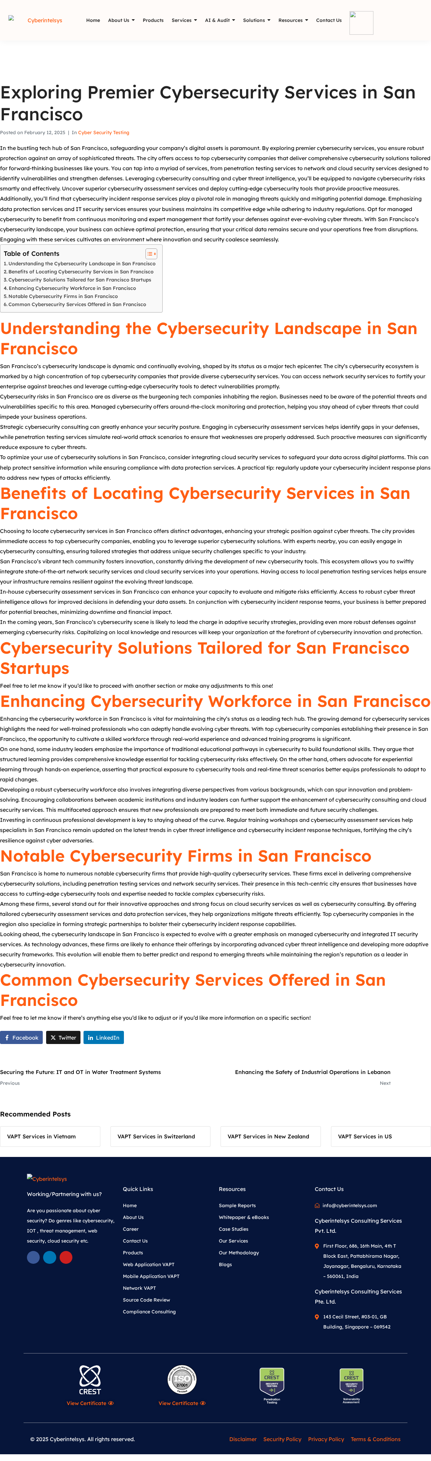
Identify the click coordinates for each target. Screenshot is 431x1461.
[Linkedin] (49, 1257)
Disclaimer (243, 1439)
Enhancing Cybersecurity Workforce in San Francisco (72, 288)
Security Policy (282, 1439)
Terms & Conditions (376, 1439)
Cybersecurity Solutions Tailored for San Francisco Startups (79, 280)
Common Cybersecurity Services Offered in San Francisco (77, 304)
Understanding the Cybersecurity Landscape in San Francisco (82, 264)
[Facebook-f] (33, 1257)
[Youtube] (66, 1257)
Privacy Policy (326, 1439)
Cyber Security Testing (103, 132)
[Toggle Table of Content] (148, 254)
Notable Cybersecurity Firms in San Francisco (63, 296)
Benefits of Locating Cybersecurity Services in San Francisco (81, 272)
